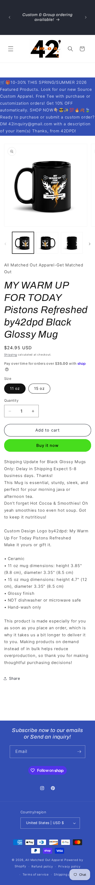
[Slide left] (5, 244)
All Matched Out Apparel (44, 860)
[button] (11, 49)
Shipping (10, 354)
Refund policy (42, 866)
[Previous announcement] (9, 17)
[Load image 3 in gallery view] (72, 243)
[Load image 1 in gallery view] (23, 243)
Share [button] (14, 678)
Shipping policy (66, 874)
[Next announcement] (85, 17)
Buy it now (47, 445)
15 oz (39, 388)
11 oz (15, 388)
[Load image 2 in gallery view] (47, 243)
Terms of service (36, 874)
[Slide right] (89, 244)
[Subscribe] (79, 751)
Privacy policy (69, 866)
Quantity (11, 400)
